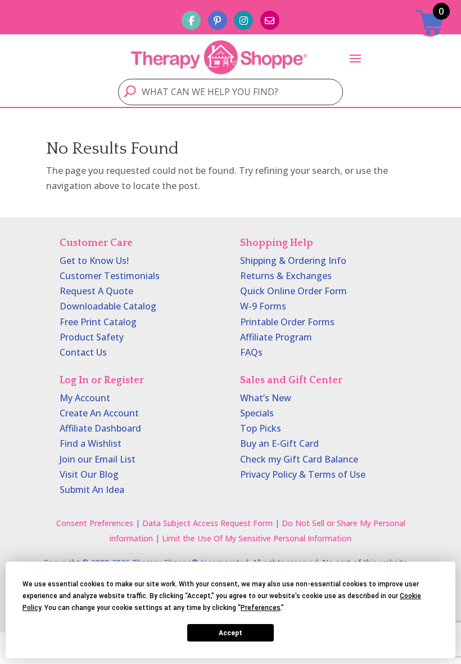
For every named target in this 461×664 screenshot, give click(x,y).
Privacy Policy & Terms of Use (302, 474)
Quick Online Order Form (293, 291)
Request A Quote (96, 291)
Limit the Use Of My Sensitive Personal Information (256, 538)
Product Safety (92, 337)
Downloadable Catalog (108, 306)
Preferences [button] (261, 608)
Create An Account (99, 413)
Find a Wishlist (90, 443)
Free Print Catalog (98, 322)
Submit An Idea (92, 489)
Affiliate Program (276, 337)
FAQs (251, 352)
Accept (230, 633)
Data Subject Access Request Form (207, 523)
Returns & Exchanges (286, 276)
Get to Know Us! (94, 260)
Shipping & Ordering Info (293, 260)
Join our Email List (97, 459)
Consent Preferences (94, 523)
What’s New (265, 398)
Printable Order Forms (287, 322)
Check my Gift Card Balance (299, 459)
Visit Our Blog (89, 474)
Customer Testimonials (110, 276)
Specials (257, 413)
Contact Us (83, 352)
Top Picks (260, 428)
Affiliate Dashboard (100, 428)
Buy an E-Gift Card (279, 443)
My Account (85, 398)
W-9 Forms (263, 306)
